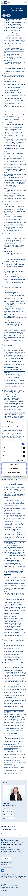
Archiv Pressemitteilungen (9, 829)
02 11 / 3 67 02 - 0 (7, 867)
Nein (8, 15)
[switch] (23, 448)
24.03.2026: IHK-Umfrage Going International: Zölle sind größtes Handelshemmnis (14, 272)
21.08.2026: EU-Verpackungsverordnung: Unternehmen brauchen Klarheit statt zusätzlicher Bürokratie (15, 19)
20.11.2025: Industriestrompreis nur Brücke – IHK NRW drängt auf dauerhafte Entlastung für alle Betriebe (14, 496)
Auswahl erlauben (14, 468)
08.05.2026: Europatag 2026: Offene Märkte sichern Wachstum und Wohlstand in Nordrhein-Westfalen (14, 203)
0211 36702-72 (9, 811)
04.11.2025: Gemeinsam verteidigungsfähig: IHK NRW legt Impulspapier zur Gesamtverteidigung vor (14, 640)
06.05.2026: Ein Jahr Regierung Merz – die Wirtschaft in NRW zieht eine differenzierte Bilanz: (14, 234)
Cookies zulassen (14, 464)
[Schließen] (25, 6)
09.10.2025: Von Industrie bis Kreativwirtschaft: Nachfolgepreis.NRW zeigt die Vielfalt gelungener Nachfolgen (14, 711)
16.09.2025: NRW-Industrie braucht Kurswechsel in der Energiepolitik (15, 763)
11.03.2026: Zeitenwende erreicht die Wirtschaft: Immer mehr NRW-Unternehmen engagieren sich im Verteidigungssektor (14, 305)
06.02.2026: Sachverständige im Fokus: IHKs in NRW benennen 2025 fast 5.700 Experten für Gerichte (14, 345)
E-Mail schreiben (9, 814)
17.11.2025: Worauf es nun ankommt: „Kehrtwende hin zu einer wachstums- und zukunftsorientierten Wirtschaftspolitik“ (13, 512)
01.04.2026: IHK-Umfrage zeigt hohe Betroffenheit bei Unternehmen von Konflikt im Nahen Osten (14, 263)
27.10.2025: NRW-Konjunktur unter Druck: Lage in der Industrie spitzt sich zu (14, 663)
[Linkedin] (2, 870)
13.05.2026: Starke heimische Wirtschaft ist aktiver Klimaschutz (15, 191)
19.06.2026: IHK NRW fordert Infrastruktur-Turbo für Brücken (14, 136)
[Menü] (25, 2)
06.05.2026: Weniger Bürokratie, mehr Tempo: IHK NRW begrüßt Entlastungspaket (15, 212)
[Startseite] (11, 2)
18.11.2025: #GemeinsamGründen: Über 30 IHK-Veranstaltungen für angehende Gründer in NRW (14, 507)
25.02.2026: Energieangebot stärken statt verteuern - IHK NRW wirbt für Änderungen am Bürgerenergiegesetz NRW (14, 326)
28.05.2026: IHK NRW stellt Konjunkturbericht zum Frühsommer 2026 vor (15, 175)
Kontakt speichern (10, 818)
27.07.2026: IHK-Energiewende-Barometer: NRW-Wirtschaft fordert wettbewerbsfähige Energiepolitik (14, 64)
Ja (4, 15)
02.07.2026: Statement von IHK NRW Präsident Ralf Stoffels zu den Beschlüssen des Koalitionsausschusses (15, 111)
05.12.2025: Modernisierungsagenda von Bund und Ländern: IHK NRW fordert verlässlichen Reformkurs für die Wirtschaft (14, 418)
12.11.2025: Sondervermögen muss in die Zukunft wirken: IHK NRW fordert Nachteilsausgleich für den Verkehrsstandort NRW (15, 542)
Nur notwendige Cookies (14, 472)
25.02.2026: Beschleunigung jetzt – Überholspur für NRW (14, 338)
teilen (2, 834)
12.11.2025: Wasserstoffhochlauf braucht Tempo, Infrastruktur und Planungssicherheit (14, 553)
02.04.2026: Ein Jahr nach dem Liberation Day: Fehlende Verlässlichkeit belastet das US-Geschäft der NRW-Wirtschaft (15, 255)
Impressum (3, 874)
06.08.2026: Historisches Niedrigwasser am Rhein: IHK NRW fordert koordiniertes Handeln (14, 34)
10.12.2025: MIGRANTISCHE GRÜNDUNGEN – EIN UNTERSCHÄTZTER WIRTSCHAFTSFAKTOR (14, 413)
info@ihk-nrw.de (7, 865)
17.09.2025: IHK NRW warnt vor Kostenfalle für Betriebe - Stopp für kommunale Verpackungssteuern (14, 748)
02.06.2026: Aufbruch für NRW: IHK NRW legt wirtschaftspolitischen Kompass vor (13, 154)
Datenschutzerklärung (12, 874)
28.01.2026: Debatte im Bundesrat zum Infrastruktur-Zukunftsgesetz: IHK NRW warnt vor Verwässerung (14, 371)
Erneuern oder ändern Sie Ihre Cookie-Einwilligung (12, 877)
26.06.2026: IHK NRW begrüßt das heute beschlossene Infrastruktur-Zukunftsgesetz (13, 123)
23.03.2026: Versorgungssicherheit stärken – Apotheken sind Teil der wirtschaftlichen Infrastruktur (13, 287)
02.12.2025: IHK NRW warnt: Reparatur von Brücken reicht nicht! (13, 480)
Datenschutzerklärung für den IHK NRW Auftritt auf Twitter (14, 876)
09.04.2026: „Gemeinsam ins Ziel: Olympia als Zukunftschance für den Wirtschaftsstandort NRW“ (14, 247)
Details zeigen (19, 460)
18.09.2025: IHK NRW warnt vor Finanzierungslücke (10, 734)
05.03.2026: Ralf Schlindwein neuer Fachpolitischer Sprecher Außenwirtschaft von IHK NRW (15, 318)
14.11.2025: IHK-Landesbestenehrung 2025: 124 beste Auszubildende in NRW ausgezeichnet (14, 530)
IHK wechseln (5, 858)
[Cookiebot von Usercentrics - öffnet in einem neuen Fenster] (7, 422)
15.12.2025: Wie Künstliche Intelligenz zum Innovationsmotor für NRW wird (13, 399)
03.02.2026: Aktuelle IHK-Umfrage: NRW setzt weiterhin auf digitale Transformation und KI (13, 349)
